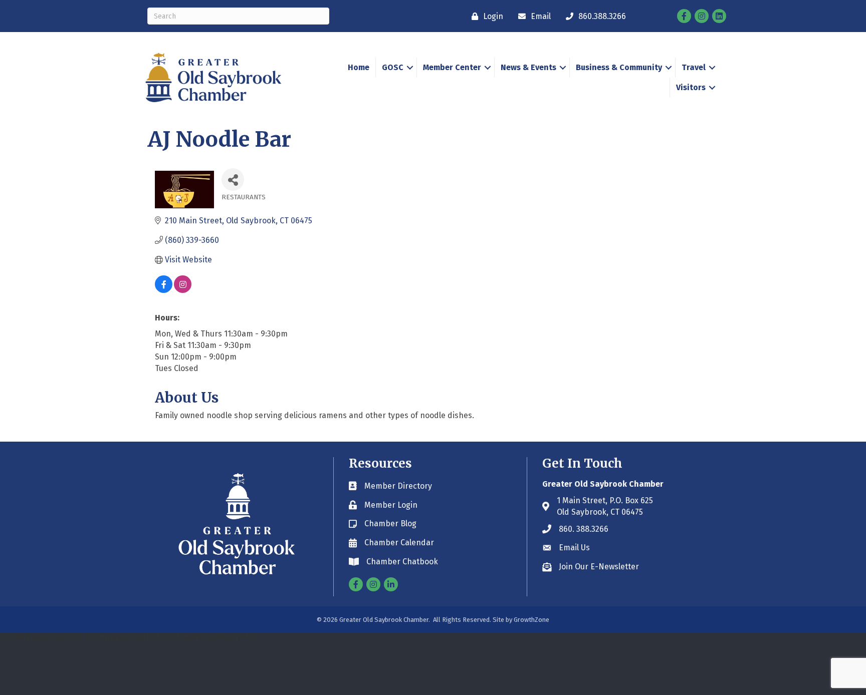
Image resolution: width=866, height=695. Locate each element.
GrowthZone (531, 619)
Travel (694, 67)
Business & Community (619, 67)
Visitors (691, 87)
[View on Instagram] (182, 290)
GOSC (392, 67)
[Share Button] (233, 179)
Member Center (452, 67)
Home (358, 67)
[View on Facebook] (163, 290)
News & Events (528, 67)
